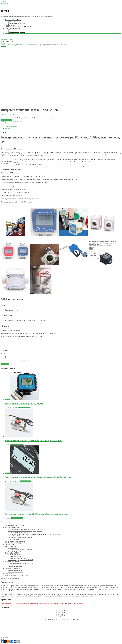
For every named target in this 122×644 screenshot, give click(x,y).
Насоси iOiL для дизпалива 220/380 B (20, 560)
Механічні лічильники (15, 570)
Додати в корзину (7, 120)
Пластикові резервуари (12, 527)
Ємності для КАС (14, 536)
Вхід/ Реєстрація (10, 25)
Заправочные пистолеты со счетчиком (20, 563)
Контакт (3, 43)
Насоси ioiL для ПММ (12, 553)
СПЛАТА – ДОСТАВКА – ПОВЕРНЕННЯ (19, 27)
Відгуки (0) (8, 128)
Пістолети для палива (12, 561)
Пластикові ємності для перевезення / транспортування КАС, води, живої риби (34, 534)
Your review (5, 350)
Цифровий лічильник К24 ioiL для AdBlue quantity (17, 118)
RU (13, 21)
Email (3, 357)
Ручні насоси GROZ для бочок (22, 549)
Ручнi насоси (12, 548)
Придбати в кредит (7, 39)
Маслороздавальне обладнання (15, 541)
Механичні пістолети (15, 566)
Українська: (8, 20)
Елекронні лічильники (31, 45)
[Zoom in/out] (7, 637)
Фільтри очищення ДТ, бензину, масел (17, 575)
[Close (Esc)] (1, 637)
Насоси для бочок (10, 546)
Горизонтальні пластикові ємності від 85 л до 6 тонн (25, 531)
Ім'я (3, 354)
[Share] (3, 637)
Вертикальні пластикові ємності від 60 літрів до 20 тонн (26, 529)
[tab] (63, 125)
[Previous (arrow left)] (1, 639)
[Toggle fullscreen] (5, 637)
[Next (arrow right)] (3, 639)
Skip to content (5, 3)
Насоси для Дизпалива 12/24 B (18, 558)
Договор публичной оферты (10, 578)
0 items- (9, 33)
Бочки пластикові (14, 539)
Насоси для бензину (14, 556)
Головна (3, 45)
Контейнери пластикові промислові (20, 537)
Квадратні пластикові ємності (18, 532)
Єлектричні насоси (14, 551)
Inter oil (6, 10)
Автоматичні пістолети (16, 565)
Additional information (11, 126)
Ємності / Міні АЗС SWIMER (14, 525)
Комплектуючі (9, 573)
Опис (6, 125)
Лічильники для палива (15, 45)
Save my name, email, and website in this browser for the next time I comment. (26, 361)
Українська (21, 23)
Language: (8, 28)
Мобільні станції (10, 544)
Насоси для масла (14, 555)
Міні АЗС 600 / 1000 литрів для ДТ (16, 543)
